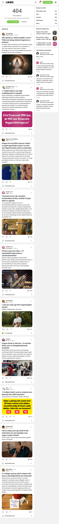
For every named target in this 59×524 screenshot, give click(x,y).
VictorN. (7, 389)
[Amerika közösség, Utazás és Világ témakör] (3, 339)
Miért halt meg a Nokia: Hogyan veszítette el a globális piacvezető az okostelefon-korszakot (48, 54)
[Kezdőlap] (9, 2)
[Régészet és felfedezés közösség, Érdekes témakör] (3, 139)
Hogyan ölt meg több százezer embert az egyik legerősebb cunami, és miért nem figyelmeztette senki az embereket (16, 145)
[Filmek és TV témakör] (3, 192)
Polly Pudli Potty (9, 35)
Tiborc (7, 140)
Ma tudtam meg (10, 86)
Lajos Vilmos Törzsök (44, 52)
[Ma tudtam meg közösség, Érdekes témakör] (3, 87)
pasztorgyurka (9, 248)
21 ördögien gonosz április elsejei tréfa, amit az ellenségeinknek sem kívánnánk (17, 475)
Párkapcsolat (9, 426)
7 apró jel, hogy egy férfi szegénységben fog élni (17, 306)
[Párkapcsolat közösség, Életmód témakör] (3, 427)
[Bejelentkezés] (55, 2)
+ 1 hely (16, 86)
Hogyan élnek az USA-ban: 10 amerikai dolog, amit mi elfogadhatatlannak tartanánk (16, 345)
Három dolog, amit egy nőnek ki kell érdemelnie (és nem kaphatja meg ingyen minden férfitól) (15, 433)
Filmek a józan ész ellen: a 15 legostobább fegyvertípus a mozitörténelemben (13, 253)
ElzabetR (8, 88)
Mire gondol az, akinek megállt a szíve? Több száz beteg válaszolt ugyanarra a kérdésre (16, 40)
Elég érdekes (9, 469)
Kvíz (7, 388)
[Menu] (31, 34)
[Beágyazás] (10, 417)
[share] (10, 77)
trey (7, 302)
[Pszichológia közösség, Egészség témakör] (3, 34)
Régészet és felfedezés (12, 139)
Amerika (8, 339)
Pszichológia (9, 33)
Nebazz (7, 470)
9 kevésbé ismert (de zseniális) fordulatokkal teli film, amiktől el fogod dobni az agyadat (16, 198)
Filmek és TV (9, 192)
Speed (41, 62)
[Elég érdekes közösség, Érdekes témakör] (3, 470)
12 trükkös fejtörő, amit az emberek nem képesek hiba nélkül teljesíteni (17, 393)
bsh (6, 427)
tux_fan (7, 340)
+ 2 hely (14, 469)
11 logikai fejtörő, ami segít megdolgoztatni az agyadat (12, 92)
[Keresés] (35, 2)
